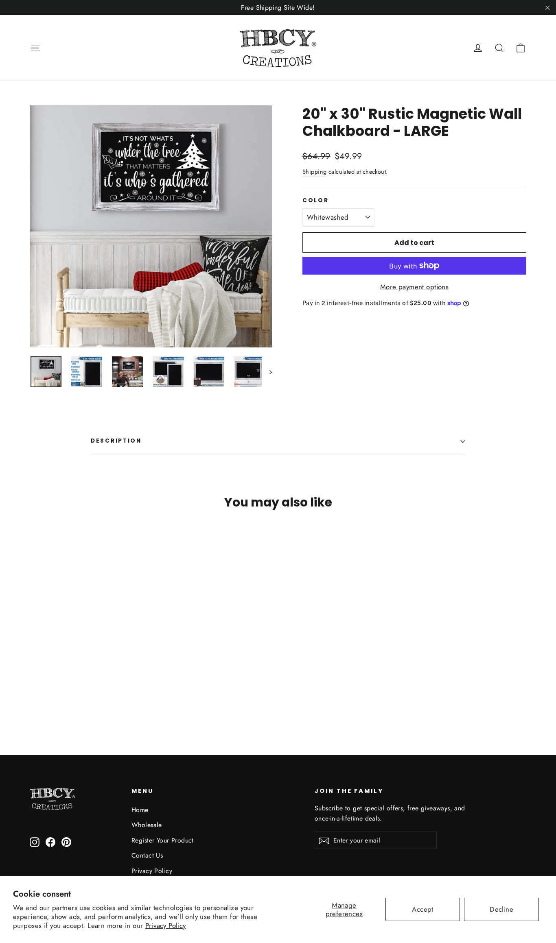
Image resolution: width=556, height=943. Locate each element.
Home (140, 809)
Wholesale (146, 824)
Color (315, 200)
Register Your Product (162, 840)
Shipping (314, 172)
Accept (422, 909)
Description (116, 441)
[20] (34, 693)
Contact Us (147, 855)
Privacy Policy (165, 925)
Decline (501, 909)
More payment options (414, 287)
